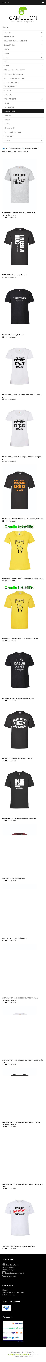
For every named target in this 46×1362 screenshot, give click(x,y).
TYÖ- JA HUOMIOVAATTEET (14, 70)
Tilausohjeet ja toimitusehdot (13, 1292)
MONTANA (8, 95)
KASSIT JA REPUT (10, 86)
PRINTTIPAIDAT (10, 99)
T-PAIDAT (7, 32)
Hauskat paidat (10, 111)
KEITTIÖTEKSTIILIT (11, 82)
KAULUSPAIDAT (10, 45)
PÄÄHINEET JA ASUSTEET (13, 74)
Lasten (7, 124)
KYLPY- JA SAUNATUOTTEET (14, 78)
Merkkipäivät (9, 107)
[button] (6, 3)
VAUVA (6, 49)
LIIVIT (6, 57)
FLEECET (7, 53)
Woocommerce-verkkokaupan (18, 1354)
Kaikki (7, 103)
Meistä (4, 1290)
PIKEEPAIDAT (9, 37)
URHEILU (7, 91)
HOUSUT (7, 66)
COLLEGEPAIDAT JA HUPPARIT (15, 41)
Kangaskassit (9, 128)
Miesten (8, 115)
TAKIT (6, 61)
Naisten (7, 119)
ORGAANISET (9, 136)
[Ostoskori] (43, 2)
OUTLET (7, 140)
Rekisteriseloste (8, 1295)
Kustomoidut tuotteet (13, 132)
